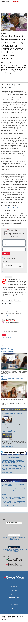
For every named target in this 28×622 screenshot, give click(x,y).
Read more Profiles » (8, 446)
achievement (5, 307)
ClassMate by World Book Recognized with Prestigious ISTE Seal (13, 485)
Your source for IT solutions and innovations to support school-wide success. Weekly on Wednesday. (14, 538)
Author (2, 276)
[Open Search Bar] (22, 1)
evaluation (13, 311)
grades (18, 311)
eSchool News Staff (14, 279)
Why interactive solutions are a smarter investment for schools (11, 350)
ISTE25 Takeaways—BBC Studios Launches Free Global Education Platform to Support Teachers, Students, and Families (13, 461)
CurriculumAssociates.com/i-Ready (9, 207)
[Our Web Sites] (14, 559)
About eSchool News (14, 588)
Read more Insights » (8, 472)
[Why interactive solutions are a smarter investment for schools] (14, 369)
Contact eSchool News (14, 597)
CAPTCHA (5, 261)
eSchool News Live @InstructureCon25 (12, 457)
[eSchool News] (5, 1)
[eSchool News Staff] (4, 283)
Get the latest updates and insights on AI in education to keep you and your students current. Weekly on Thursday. (14, 550)
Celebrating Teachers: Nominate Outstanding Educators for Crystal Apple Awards (13, 498)
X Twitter (14, 608)
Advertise (14, 581)
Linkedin (14, 610)
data (22, 307)
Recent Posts (8, 276)
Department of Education (7, 309)
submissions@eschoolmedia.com (9, 315)
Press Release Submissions (14, 600)
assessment (12, 307)
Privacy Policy (4, 271)
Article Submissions (14, 598)
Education (19, 309)
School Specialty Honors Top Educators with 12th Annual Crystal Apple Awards (13, 489)
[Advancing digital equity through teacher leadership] (14, 397)
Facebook (14, 607)
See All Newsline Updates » (9, 505)
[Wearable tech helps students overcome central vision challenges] (7, 439)
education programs (5, 311)
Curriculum (18, 307)
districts (15, 309)
